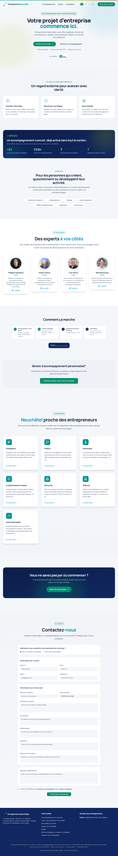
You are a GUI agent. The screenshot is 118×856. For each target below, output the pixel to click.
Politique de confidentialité (50, 835)
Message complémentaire (28, 770)
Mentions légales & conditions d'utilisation (55, 832)
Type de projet (64, 692)
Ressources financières (27, 753)
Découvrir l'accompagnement (71, 44)
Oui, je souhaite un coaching (31, 651)
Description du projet (27, 701)
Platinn (43, 829)
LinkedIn (17, 290)
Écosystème (70, 4)
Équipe (60, 4)
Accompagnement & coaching (51, 817)
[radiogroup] (59, 652)
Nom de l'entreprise (26, 692)
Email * (22, 674)
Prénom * (23, 665)
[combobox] (79, 696)
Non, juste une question (53, 651)
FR (82, 4)
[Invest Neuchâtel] (63, 56)
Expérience (23, 741)
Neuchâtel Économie (48, 823)
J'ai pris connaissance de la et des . (46, 789)
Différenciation (25, 728)
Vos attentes (24, 716)
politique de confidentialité (46, 789)
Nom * (62, 665)
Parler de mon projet (106, 4)
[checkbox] (18, 789)
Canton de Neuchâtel (48, 826)
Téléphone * (64, 674)
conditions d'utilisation (65, 789)
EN (86, 4)
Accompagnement (48, 4)
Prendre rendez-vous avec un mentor (59, 381)
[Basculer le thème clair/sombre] (93, 4)
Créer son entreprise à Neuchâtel (53, 820)
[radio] (20, 652)
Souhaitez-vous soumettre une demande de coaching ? (42, 648)
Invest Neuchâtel (48, 844)
